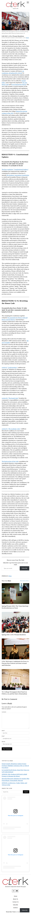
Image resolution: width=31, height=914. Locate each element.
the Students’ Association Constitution (18, 175)
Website (3, 741)
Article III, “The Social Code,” (10, 398)
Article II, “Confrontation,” (9, 367)
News (27, 37)
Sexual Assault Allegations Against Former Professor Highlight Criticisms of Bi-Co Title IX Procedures (15, 765)
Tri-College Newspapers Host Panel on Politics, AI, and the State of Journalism (14, 693)
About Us (15, 899)
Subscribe (24, 568)
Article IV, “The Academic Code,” (11, 429)
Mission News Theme (10, 911)
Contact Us (16, 902)
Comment (4, 712)
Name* (3, 730)
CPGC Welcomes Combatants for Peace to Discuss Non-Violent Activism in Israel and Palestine (15, 663)
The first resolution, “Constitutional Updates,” (15, 169)
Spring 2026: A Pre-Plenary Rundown (14, 635)
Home (15, 896)
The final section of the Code (10, 461)
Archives (15, 907)
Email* (3, 736)
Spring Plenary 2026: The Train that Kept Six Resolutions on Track (15, 607)
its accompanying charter (18, 84)
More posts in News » (24, 580)
